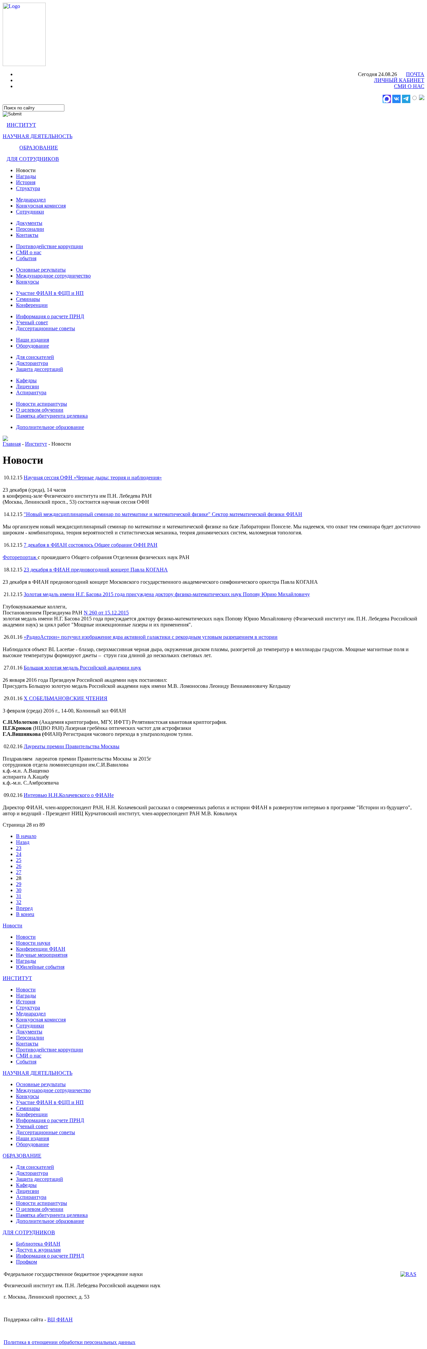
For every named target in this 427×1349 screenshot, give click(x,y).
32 (18, 902)
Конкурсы (27, 282)
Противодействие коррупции (49, 246)
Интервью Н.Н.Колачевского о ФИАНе (69, 795)
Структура (28, 188)
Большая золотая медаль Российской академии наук (82, 667)
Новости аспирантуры (41, 404)
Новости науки (33, 943)
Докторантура (32, 363)
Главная (12, 444)
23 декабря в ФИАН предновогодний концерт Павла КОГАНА (96, 569)
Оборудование (32, 346)
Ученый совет (32, 322)
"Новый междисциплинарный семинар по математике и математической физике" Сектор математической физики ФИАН (163, 514)
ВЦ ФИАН (60, 1319)
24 (18, 854)
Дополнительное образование (50, 427)
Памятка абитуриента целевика (52, 416)
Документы (29, 223)
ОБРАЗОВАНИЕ (38, 147)
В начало (26, 836)
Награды (26, 176)
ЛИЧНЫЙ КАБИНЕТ (399, 80)
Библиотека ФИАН (38, 1244)
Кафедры (26, 380)
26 (18, 866)
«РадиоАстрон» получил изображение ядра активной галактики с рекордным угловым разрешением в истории (151, 637)
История (25, 182)
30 (18, 890)
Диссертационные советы (45, 328)
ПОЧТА (415, 74)
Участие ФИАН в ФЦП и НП (50, 293)
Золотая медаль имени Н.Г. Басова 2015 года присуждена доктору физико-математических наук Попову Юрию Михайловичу (167, 594)
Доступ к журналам (38, 1250)
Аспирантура (31, 392)
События (26, 258)
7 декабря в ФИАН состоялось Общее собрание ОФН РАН (90, 545)
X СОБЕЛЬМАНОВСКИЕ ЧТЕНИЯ (65, 698)
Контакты (27, 235)
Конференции (32, 305)
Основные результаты (41, 270)
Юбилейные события (40, 967)
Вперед (24, 908)
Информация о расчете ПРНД (50, 316)
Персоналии (30, 229)
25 (18, 860)
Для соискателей (35, 357)
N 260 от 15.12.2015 (106, 612)
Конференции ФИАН (40, 949)
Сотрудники (30, 211)
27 (18, 872)
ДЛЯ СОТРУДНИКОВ (33, 159)
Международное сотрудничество (53, 276)
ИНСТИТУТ (21, 125)
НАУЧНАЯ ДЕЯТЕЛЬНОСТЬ (37, 136)
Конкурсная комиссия (41, 205)
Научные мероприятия (41, 955)
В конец (25, 914)
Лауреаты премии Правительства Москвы (71, 746)
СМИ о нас (28, 252)
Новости (12, 925)
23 (18, 848)
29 (18, 884)
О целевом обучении (39, 410)
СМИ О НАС (409, 86)
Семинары (28, 299)
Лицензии (27, 386)
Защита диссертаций (39, 369)
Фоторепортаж (20, 557)
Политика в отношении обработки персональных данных (69, 1342)
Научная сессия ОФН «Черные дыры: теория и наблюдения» (93, 477)
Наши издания (32, 340)
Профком (26, 1262)
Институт (36, 444)
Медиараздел (31, 199)
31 (18, 896)
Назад (22, 842)
